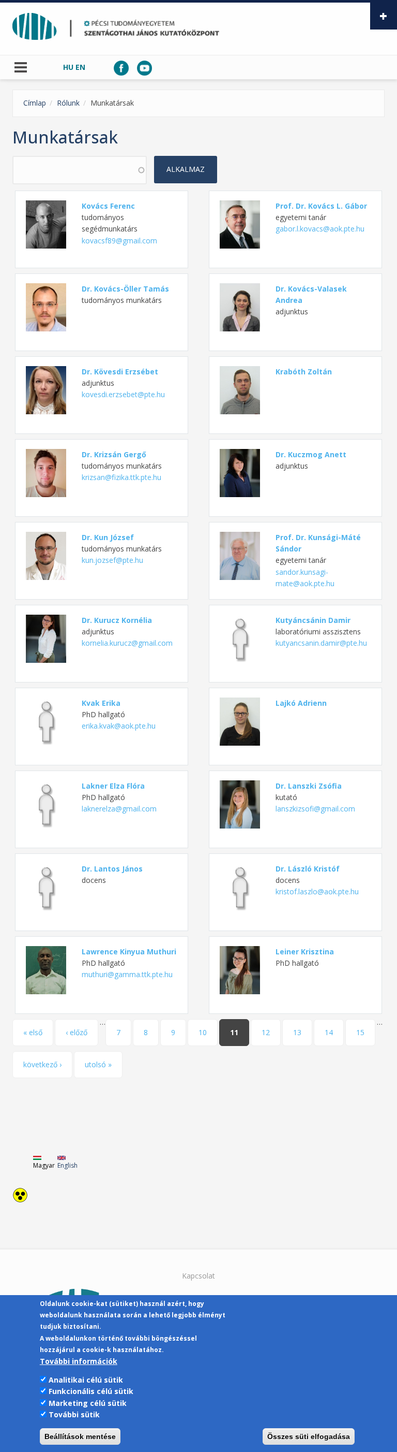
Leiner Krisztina (305, 951)
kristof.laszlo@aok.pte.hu (317, 891)
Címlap (34, 103)
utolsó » (98, 1064)
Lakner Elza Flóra (113, 786)
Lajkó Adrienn (301, 703)
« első (32, 1032)
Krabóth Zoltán (304, 371)
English (67, 1165)
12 (266, 1032)
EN (80, 67)
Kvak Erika (101, 703)
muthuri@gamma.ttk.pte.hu (127, 974)
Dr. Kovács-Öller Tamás (125, 289)
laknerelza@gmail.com (119, 809)
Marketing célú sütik (88, 1403)
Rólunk (68, 103)
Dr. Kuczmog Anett (311, 454)
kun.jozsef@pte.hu (112, 560)
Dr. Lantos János (112, 869)
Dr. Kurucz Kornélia (117, 620)
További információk (78, 1361)
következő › (42, 1064)
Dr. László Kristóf (308, 869)
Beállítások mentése (80, 1436)
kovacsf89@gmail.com (119, 240)
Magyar (44, 1165)
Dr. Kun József (108, 537)
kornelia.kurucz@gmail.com (127, 643)
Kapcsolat (198, 1276)
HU (68, 67)
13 (297, 1032)
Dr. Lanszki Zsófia (309, 786)
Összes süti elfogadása (308, 1436)
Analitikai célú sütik (86, 1380)
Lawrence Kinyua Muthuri (129, 951)
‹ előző (76, 1032)
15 (360, 1032)
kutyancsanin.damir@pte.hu (321, 643)
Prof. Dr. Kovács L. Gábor (321, 206)
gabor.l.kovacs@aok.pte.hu (320, 229)
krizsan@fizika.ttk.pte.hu (121, 477)
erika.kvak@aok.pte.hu (119, 726)
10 (202, 1032)
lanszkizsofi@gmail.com (315, 809)
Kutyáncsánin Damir (313, 620)
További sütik (74, 1414)
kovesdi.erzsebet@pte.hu (123, 394)
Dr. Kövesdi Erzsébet (120, 371)
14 (329, 1032)
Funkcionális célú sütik (91, 1391)
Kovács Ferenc (108, 206)
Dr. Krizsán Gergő (114, 454)
